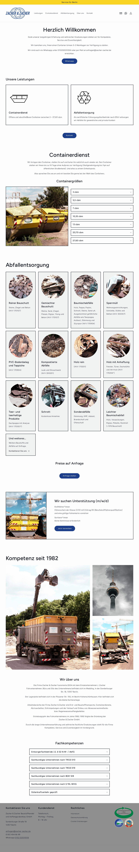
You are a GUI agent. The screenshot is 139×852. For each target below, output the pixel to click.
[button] (102, 192)
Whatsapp (69, 61)
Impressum (75, 814)
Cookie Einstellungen (79, 821)
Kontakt (69, 135)
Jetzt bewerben (65, 528)
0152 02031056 (22, 838)
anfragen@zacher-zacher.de (18, 831)
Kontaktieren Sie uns (18, 451)
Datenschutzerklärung (79, 817)
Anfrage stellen (69, 476)
